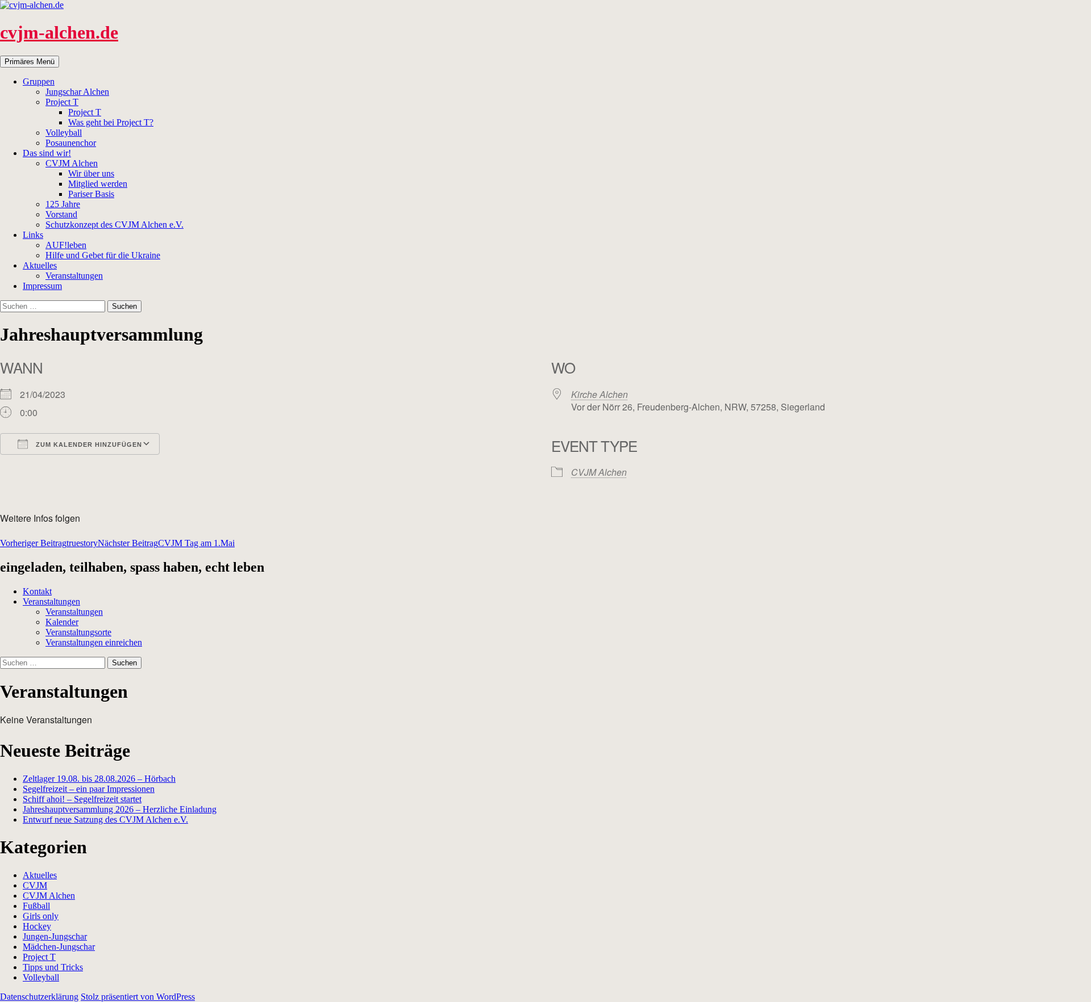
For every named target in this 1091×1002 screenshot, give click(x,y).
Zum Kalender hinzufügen (88, 444)
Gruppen (39, 81)
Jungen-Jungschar (55, 936)
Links (33, 235)
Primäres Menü (30, 61)
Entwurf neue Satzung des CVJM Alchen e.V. (105, 819)
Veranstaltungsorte (78, 632)
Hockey (37, 926)
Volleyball (63, 132)
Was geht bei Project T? (110, 122)
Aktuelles (40, 265)
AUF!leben (65, 245)
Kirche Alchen (599, 394)
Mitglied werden (97, 183)
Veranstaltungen (74, 275)
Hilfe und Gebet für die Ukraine (102, 255)
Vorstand (61, 214)
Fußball (36, 906)
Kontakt (37, 591)
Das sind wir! (47, 153)
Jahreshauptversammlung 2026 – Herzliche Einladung (119, 809)
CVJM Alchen (71, 163)
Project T (61, 102)
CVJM (35, 885)
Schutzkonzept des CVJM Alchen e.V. (114, 224)
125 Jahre (62, 204)
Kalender (61, 622)
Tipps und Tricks (53, 967)
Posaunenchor (70, 143)
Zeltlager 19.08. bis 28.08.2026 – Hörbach (99, 778)
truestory (49, 543)
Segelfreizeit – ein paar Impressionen (89, 789)
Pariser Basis (91, 194)
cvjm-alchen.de (59, 32)
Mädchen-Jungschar (59, 946)
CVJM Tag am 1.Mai (166, 543)
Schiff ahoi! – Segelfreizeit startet (82, 799)
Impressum (42, 286)
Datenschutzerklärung (39, 996)
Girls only (41, 916)
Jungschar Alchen (77, 92)
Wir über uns (91, 173)
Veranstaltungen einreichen (93, 642)
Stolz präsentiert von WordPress (138, 996)
